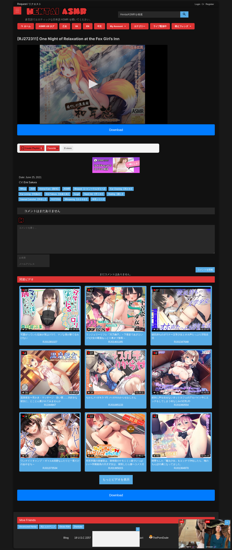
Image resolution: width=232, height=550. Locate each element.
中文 (99, 26)
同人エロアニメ (48, 527)
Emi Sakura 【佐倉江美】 (58, 194)
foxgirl (77, 194)
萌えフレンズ (181, 26)
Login (197, 4)
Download (116, 130)
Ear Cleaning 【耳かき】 (121, 189)
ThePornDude (161, 537)
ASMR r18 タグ (46, 26)
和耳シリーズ (98, 199)
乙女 (64, 26)
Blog (66, 537)
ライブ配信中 (160, 26)
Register (210, 4)
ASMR (67, 189)
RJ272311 (55, 199)
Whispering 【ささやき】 (76, 199)
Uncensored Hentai (27, 527)
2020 (32, 189)
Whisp (23, 189)
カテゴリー (139, 26)
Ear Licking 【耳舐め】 (30, 194)
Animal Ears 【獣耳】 (49, 189)
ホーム (27, 26)
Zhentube (78, 527)
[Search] (184, 14)
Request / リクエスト (29, 4)
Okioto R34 (64, 527)
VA (76, 26)
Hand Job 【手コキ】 (94, 194)
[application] (92, 84)
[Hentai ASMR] (56, 12)
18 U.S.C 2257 (82, 537)
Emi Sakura (30, 182)
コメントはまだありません (42, 211)
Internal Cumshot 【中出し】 (33, 199)
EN (87, 26)
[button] (92, 84)
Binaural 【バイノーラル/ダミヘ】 (90, 189)
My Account (116, 26)
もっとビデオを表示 (116, 479)
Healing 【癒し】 (116, 194)
